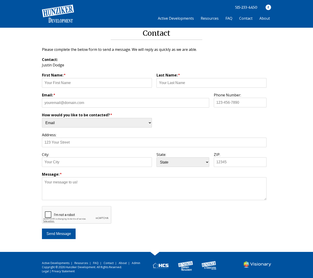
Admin (136, 263)
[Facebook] (268, 7)
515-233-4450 (246, 7)
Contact (246, 18)
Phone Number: (227, 95)
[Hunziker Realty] (209, 266)
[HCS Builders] (160, 266)
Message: (50, 174)
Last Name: (167, 75)
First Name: (52, 75)
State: (161, 154)
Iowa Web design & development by (257, 264)
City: (45, 154)
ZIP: (217, 154)
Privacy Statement (63, 271)
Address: (49, 134)
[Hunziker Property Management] (185, 266)
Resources (210, 18)
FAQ (228, 18)
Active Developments (176, 18)
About (264, 18)
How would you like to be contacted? (76, 114)
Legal (45, 271)
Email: (47, 95)
